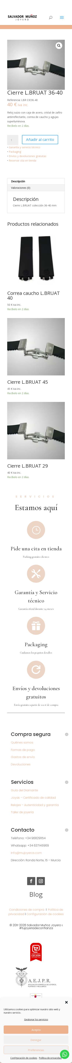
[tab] (36, 181)
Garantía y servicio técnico (24, 147)
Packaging (15, 151)
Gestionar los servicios (36, 1019)
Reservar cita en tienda (22, 160)
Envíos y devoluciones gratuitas (27, 156)
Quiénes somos (22, 742)
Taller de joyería (22, 812)
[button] (66, 1002)
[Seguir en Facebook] (31, 881)
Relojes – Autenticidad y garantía (35, 805)
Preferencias (36, 1050)
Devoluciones (20, 764)
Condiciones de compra (26, 910)
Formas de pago (23, 750)
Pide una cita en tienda (36, 548)
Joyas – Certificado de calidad (33, 798)
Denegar (36, 1040)
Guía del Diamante (24, 790)
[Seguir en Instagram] (41, 881)
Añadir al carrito (40, 139)
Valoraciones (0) (20, 187)
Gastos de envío (23, 757)
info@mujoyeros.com (26, 853)
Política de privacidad (50, 1058)
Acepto (36, 1030)
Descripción (18, 181)
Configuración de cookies (23, 1058)
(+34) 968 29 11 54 (36, 2)
